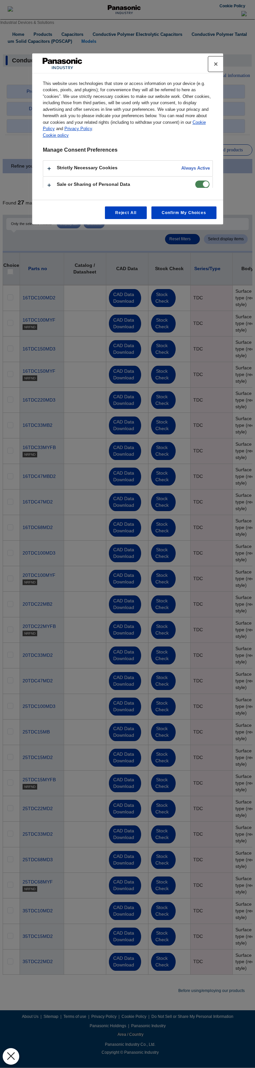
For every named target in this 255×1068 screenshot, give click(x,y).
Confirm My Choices (184, 212)
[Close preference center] (216, 64)
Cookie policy (56, 135)
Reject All (126, 212)
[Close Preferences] (11, 1056)
